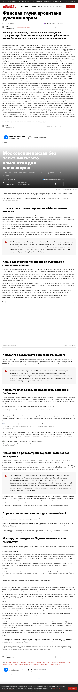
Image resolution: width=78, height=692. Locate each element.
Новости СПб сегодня (55, 664)
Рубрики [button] (24, 6)
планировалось (45, 232)
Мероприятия (49, 6)
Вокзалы (69, 662)
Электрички (16, 662)
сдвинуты (17, 234)
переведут (5, 363)
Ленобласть (36, 664)
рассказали (18, 520)
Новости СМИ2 (7, 142)
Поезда (39, 662)
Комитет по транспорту (25, 664)
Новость (8, 662)
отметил (13, 252)
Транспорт (23, 662)
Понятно (72, 688)
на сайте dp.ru (18, 228)
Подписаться (38, 1)
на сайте (14, 297)
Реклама (58, 6)
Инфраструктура (7, 664)
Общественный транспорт (58, 662)
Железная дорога (31, 662)
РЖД (44, 662)
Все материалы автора (23, 27)
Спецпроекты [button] (36, 6)
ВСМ (48, 662)
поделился (38, 488)
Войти (71, 6)
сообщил (72, 432)
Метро (15, 664)
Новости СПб (44, 664)
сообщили (35, 462)
